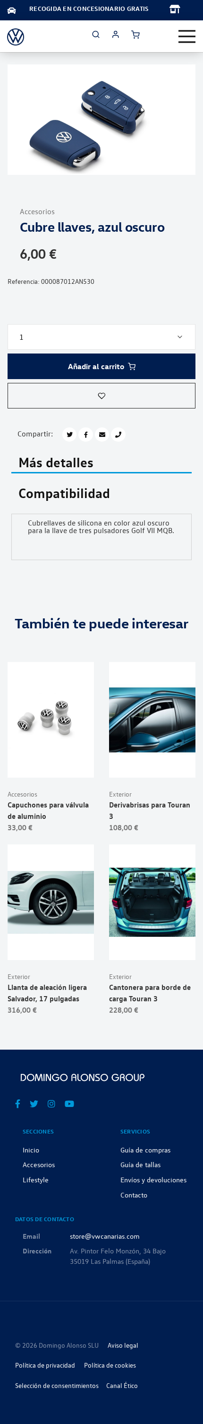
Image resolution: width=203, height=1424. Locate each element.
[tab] (101, 462)
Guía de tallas (140, 1164)
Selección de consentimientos (57, 1385)
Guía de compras (145, 1149)
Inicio (31, 1149)
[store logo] (15, 36)
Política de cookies (110, 1365)
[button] (101, 395)
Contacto (133, 1194)
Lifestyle (36, 1179)
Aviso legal (123, 1345)
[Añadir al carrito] (50, 762)
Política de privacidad (45, 1365)
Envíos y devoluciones (153, 1179)
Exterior (120, 794)
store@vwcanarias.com (105, 1236)
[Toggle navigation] (187, 36)
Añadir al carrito (96, 366)
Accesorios (37, 211)
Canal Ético (122, 1385)
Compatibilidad (64, 491)
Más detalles (55, 461)
